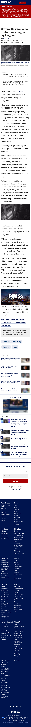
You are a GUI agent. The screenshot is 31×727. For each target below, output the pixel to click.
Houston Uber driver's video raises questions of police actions (20, 446)
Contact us (17, 624)
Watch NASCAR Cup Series (5, 676)
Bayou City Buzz (6, 610)
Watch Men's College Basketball (5, 684)
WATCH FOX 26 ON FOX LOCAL (18, 630)
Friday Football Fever (18, 575)
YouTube (3, 518)
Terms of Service (17, 491)
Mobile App (17, 644)
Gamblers (16, 573)
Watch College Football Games (5, 669)
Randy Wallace (6, 38)
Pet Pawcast (17, 605)
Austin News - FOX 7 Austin (5, 537)
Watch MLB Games (4, 672)
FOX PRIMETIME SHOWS (6, 636)
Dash (15, 570)
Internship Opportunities (18, 641)
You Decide (17, 513)
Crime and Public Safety (16, 40)
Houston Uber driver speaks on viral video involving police (20, 432)
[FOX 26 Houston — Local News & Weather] (6, 3)
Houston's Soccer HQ (19, 610)
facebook (10, 706)
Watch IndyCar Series (5, 679)
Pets (15, 541)
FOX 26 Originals (17, 585)
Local (15, 505)
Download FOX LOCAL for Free (13, 398)
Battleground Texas (5, 616)
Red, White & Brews (17, 591)
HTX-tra (17, 660)
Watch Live (23, 2)
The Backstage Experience (5, 632)
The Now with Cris (5, 627)
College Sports (18, 566)
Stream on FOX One (5, 661)
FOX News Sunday (17, 518)
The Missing (17, 607)
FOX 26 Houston (5, 40)
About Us (17, 622)
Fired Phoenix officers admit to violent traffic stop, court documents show (9, 375)
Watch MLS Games (4, 696)
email (20, 706)
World (15, 511)
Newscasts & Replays (5, 511)
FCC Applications (18, 656)
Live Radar (4, 560)
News (15, 347)
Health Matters (18, 539)
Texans (16, 562)
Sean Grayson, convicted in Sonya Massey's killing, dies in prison (10, 381)
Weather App (5, 574)
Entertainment (7, 622)
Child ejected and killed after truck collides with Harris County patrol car (19, 454)
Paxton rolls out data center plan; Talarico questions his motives (10, 359)
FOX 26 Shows (4, 585)
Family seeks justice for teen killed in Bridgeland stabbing (9, 389)
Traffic (3, 571)
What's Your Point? (4, 600)
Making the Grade (19, 533)
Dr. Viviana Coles (18, 535)
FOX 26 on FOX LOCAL (5, 506)
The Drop (4, 624)
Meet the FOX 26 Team (19, 627)
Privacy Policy (17, 489)
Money (16, 515)
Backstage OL (5, 630)
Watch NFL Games (4, 665)
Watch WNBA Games (5, 693)
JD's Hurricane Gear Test (5, 568)
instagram (17, 706)
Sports (16, 558)
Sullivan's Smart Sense (18, 521)
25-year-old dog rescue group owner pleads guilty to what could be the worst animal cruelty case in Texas (20, 423)
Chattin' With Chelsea (4, 597)
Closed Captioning (17, 653)
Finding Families (18, 537)
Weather (4, 558)
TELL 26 (3, 509)
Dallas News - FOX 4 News (5, 534)
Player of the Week (17, 579)
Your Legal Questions (17, 551)
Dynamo (16, 568)
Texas (15, 507)
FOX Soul (3, 520)
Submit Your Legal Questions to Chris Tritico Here (18, 546)
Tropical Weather (6, 566)
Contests (3, 639)
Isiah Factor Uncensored (4, 589)
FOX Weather (5, 578)
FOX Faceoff (17, 596)
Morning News (17, 530)
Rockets (16, 564)
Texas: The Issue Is (6, 607)
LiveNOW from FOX (5, 515)
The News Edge (5, 594)
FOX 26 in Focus (18, 594)
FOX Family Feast (19, 554)
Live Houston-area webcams (5, 563)
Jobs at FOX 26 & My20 (19, 638)
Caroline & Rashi (18, 588)
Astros (16, 560)
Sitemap (16, 524)
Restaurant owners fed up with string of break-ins (15, 63)
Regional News (4, 530)
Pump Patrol (4, 576)
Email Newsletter (19, 635)
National (16, 509)
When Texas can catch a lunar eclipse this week (9, 366)
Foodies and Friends (17, 602)
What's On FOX (18, 633)
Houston (22, 92)
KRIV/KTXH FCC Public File (18, 649)
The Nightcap (5, 592)
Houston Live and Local (6, 613)
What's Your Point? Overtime (5, 604)
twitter (13, 706)
